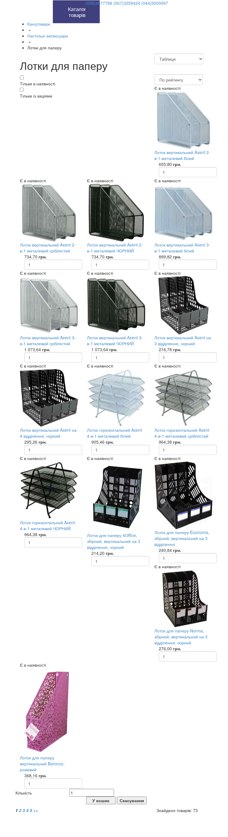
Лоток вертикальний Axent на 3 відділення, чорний (182, 340)
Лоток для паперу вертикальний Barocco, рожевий (42, 763)
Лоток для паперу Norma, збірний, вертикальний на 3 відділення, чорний (181, 637)
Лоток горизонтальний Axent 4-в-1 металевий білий (114, 433)
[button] (46, 3)
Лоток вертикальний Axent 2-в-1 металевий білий (182, 155)
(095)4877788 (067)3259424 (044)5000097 (127, 3)
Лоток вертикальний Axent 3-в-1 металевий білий (182, 248)
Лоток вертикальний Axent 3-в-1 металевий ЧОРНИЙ (115, 340)
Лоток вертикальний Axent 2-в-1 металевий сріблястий (48, 248)
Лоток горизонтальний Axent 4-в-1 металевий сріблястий (181, 433)
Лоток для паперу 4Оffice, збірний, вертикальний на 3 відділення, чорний (113, 541)
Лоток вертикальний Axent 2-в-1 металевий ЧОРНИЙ (115, 248)
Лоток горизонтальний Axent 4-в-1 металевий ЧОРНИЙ (47, 525)
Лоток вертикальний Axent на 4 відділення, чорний (48, 433)
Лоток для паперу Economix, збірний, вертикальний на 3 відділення (182, 538)
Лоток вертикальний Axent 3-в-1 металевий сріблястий (48, 340)
